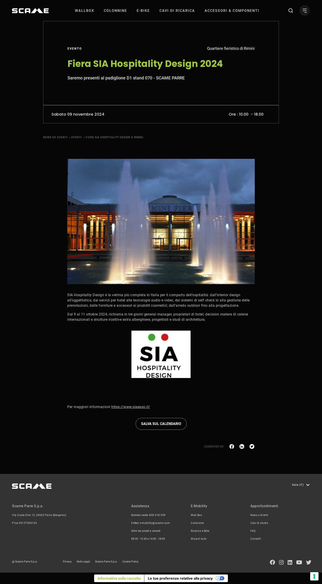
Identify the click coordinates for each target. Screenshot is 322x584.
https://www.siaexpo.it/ (130, 407)
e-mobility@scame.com (155, 523)
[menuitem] (84, 11)
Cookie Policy (130, 561)
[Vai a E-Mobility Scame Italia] (30, 10)
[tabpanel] (161, 354)
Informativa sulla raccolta (119, 578)
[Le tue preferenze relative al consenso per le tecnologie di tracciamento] (314, 576)
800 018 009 (157, 515)
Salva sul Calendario (161, 424)
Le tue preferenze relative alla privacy (180, 578)
